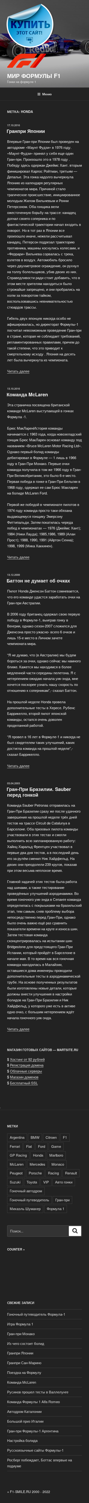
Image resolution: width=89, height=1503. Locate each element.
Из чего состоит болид (25, 1343)
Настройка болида (22, 1440)
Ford (41, 1146)
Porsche (35, 1172)
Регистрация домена (26, 1064)
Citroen (51, 1137)
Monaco (58, 1164)
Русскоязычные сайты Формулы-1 (35, 1450)
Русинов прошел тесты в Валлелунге (37, 1391)
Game (56, 1146)
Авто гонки (63, 1181)
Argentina (17, 1137)
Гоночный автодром (26, 1190)
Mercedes (37, 1164)
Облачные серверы (26, 1070)
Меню (47, 94)
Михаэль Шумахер (25, 1208)
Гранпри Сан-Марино (24, 1362)
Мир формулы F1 (34, 76)
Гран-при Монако (21, 1333)
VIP (46, 1181)
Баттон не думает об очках (38, 580)
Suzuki (15, 1181)
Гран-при (62, 1199)
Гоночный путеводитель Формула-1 (36, 1314)
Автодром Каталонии (24, 1411)
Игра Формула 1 (20, 1323)
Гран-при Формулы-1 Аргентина (32, 1430)
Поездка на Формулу (24, 1372)
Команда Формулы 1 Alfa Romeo (33, 1401)
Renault (71, 1172)
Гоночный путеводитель (29, 1199)
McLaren (16, 1164)
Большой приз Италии (25, 1421)
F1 (65, 1137)
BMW (35, 1137)
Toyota (32, 1181)
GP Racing (18, 1155)
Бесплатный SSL (24, 1082)
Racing (53, 1172)
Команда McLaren (27, 394)
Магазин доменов (24, 1076)
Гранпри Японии (26, 130)
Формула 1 (55, 1208)
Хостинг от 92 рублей (27, 1059)
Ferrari (15, 1146)
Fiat (29, 1146)
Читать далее (18, 370)
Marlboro (56, 1155)
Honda (38, 1155)
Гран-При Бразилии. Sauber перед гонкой (39, 791)
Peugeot (16, 1172)
